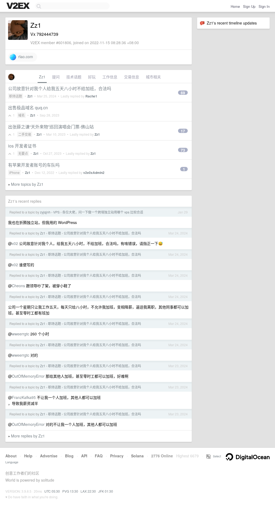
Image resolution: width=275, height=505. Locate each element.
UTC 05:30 (52, 491)
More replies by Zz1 (28, 436)
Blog (69, 455)
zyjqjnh (45, 212)
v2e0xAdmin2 (93, 172)
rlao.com (24, 56)
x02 (15, 243)
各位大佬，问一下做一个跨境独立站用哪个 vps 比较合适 (102, 212)
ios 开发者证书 (22, 146)
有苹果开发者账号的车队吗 (34, 165)
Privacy (117, 455)
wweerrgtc (20, 333)
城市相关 (153, 76)
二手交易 (24, 134)
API (84, 455)
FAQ (99, 455)
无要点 (23, 153)
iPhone (14, 172)
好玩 (92, 76)
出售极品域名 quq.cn (28, 107)
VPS (56, 212)
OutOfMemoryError (28, 376)
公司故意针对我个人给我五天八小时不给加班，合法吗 (59, 88)
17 (183, 131)
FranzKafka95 (24, 397)
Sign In (264, 6)
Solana (137, 455)
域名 (21, 115)
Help (28, 455)
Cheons (18, 285)
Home (235, 6)
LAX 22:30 (88, 491)
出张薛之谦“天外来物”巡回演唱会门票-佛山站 (51, 127)
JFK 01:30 (105, 491)
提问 (56, 76)
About (11, 455)
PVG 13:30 (70, 491)
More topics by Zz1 (27, 184)
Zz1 (42, 76)
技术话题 (73, 76)
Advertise (48, 455)
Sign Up (249, 6)
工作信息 (109, 76)
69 (183, 92)
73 (183, 150)
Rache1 (91, 96)
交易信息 (131, 76)
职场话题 (15, 96)
